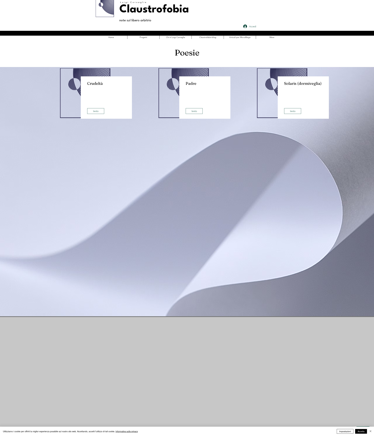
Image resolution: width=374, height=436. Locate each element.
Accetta (361, 431)
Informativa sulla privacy (127, 431)
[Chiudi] (370, 431)
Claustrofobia (154, 9)
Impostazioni (345, 431)
